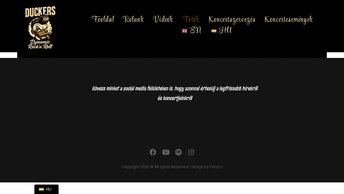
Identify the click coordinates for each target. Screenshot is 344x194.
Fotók (191, 20)
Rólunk (133, 20)
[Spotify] (178, 152)
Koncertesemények (289, 20)
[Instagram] (191, 152)
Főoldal (102, 20)
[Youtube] (165, 152)
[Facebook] (153, 152)
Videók (163, 20)
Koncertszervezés (232, 20)
